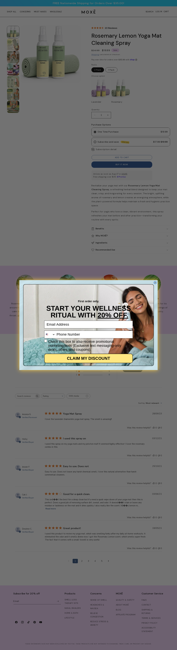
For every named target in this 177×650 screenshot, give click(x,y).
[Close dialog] (155, 282)
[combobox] (49, 334)
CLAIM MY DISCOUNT (88, 358)
